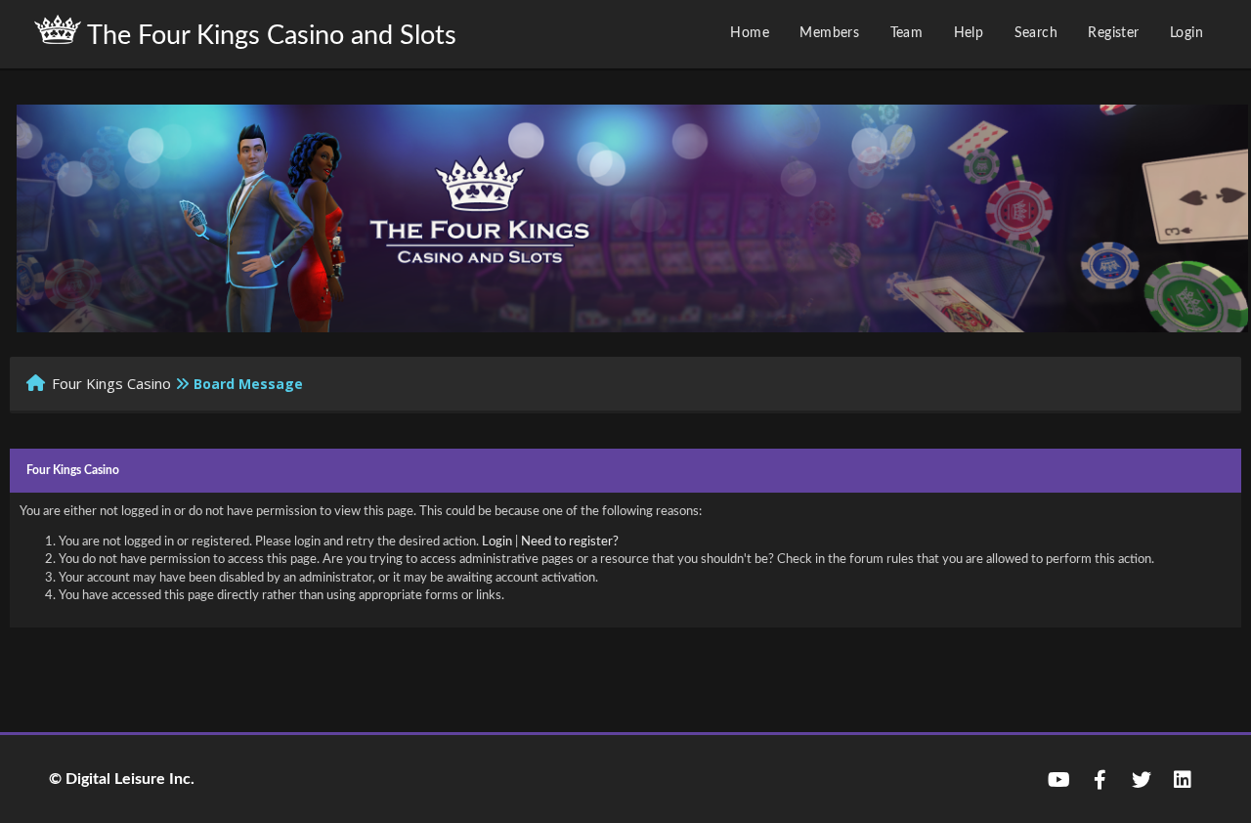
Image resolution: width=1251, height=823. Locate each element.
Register (1113, 33)
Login (1186, 33)
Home (749, 33)
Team (907, 33)
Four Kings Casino (111, 383)
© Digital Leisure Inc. (121, 779)
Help (969, 33)
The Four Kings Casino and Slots (268, 35)
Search (1035, 33)
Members (829, 33)
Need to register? (570, 542)
